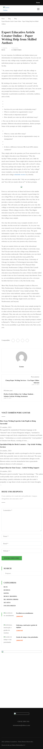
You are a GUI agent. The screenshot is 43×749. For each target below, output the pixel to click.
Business (7, 590)
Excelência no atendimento (24, 613)
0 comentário (16, 50)
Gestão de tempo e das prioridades (27, 637)
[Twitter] (22, 340)
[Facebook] (13, 340)
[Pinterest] (27, 340)
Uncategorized (10, 605)
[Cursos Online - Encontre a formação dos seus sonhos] (6, 9)
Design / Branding (10, 596)
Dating (6, 593)
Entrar (38, 2)
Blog (3, 50)
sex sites (7, 602)
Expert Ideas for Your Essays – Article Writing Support (19, 468)
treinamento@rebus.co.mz (21, 725)
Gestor (21, 366)
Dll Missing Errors (11, 599)
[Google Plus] (17, 340)
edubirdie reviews (20, 174)
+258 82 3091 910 (23, 721)
